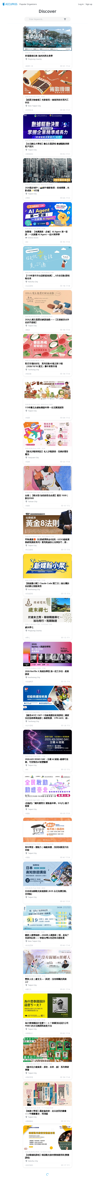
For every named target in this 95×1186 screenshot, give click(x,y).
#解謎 (27, 330)
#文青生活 (29, 110)
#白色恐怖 (29, 945)
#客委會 (28, 374)
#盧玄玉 (28, 989)
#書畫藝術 (29, 1121)
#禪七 (27, 637)
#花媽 (27, 462)
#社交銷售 (29, 550)
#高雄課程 (29, 593)
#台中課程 (29, 725)
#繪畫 (27, 506)
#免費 (27, 418)
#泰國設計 (29, 1033)
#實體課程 (29, 154)
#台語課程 (29, 286)
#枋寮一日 (29, 66)
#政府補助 (29, 1165)
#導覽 (27, 198)
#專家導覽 (29, 1077)
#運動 (27, 813)
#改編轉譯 (29, 681)
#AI (26, 242)
